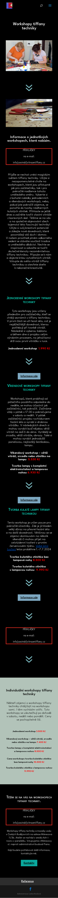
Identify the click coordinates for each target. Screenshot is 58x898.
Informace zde (29, 376)
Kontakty (29, 863)
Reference (27, 881)
